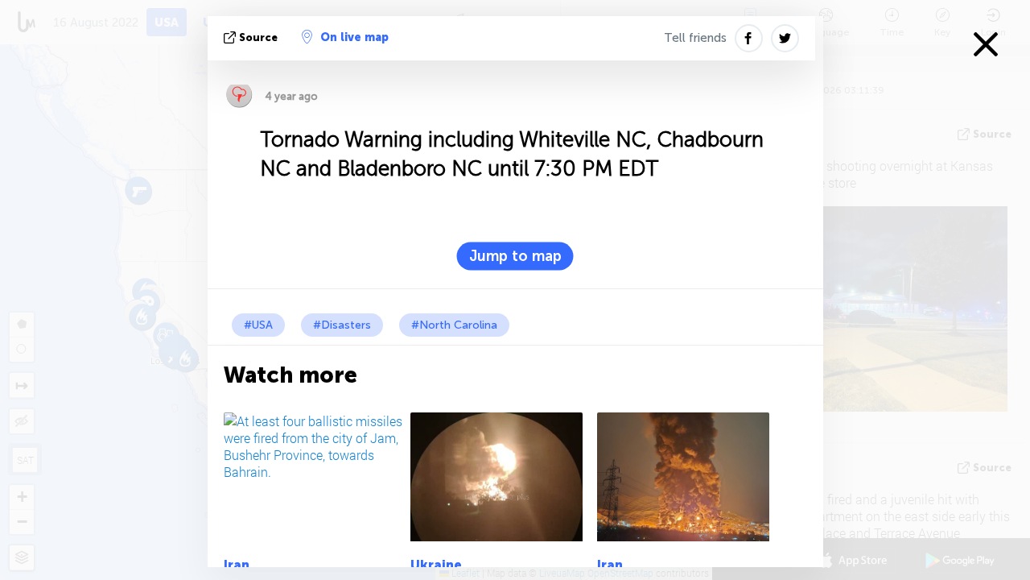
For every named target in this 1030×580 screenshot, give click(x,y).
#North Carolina (454, 325)
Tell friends (695, 38)
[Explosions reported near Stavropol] (500, 476)
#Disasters (342, 325)
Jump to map (515, 256)
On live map (354, 37)
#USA (258, 325)
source (258, 37)
